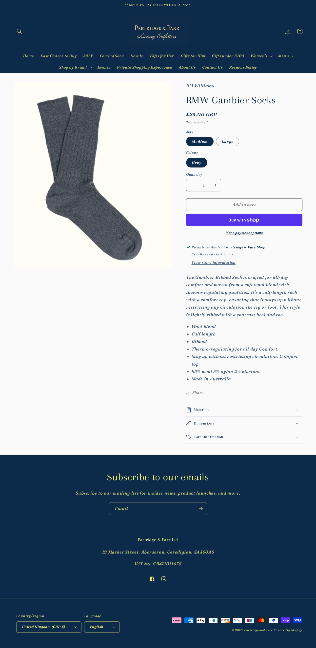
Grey (196, 162)
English (96, 627)
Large (228, 141)
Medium (200, 141)
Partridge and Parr (258, 630)
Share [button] (198, 392)
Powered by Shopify (288, 630)
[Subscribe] (201, 508)
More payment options (244, 233)
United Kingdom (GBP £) (43, 627)
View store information (213, 262)
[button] (19, 31)
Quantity (194, 174)
